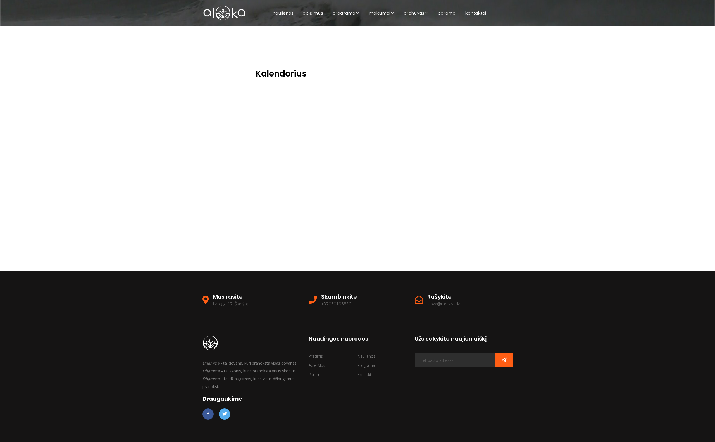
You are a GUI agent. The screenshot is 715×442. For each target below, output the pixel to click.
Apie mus (313, 13)
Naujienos (283, 13)
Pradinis (316, 356)
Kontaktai (475, 13)
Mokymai (379, 13)
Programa (343, 13)
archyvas (414, 13)
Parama (447, 13)
